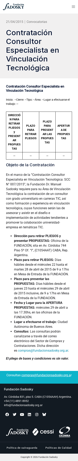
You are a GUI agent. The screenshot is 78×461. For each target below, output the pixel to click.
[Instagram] (37, 414)
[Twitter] (14, 414)
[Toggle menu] (73, 6)
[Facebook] (7, 414)
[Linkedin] (29, 414)
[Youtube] (22, 414)
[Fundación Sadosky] (24, 6)
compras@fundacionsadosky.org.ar (43, 350)
